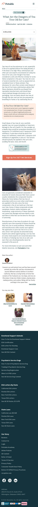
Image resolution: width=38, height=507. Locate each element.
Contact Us (5, 441)
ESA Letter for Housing (9, 346)
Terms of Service (7, 460)
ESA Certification (7, 342)
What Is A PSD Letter (8, 373)
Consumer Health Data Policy (11, 467)
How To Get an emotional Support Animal (15, 339)
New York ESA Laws (8, 419)
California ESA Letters (9, 388)
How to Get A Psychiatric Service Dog (14, 364)
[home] (8, 4)
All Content (5, 454)
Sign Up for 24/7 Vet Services (19, 157)
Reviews (4, 438)
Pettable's (22, 248)
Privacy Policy (6, 463)
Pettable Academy (7, 447)
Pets (3, 8)
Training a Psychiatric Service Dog (13, 367)
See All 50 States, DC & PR (10, 401)
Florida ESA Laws (7, 416)
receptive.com (6, 473)
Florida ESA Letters (8, 392)
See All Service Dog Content (11, 377)
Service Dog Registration (10, 370)
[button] (33, 4)
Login (3, 444)
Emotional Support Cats (9, 349)
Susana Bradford (11, 24)
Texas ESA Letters (7, 398)
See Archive (32, 284)
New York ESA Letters (9, 395)
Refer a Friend (6, 457)
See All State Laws (8, 426)
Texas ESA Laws (7, 423)
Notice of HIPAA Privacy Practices (13, 470)
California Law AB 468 (9, 413)
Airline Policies (6, 451)
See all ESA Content (8, 352)
